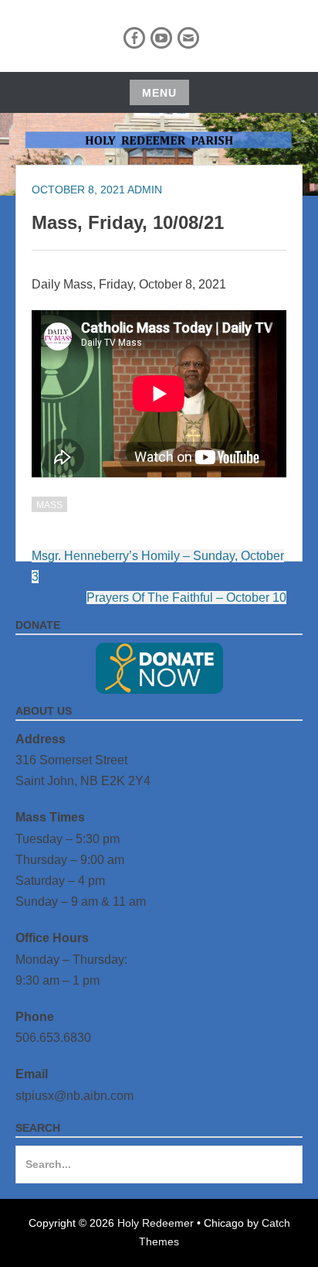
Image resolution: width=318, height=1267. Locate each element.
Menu (159, 93)
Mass (49, 505)
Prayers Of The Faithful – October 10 (186, 597)
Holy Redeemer (155, 1223)
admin (144, 189)
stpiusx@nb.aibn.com (74, 1095)
